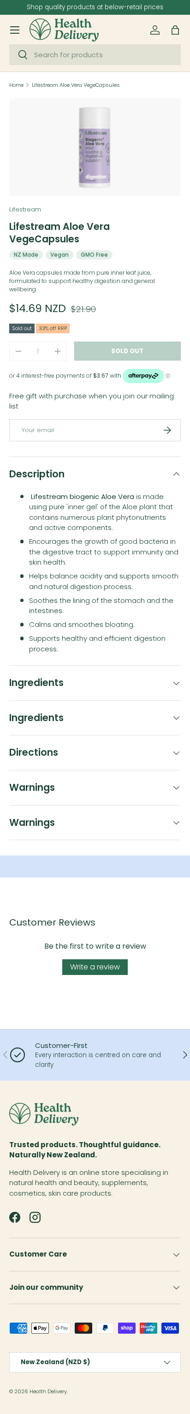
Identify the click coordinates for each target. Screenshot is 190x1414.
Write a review (95, 967)
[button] (175, 30)
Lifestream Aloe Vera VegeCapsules (76, 85)
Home (16, 85)
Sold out (127, 351)
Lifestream (25, 209)
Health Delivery (48, 1391)
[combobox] (95, 54)
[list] (95, 147)
